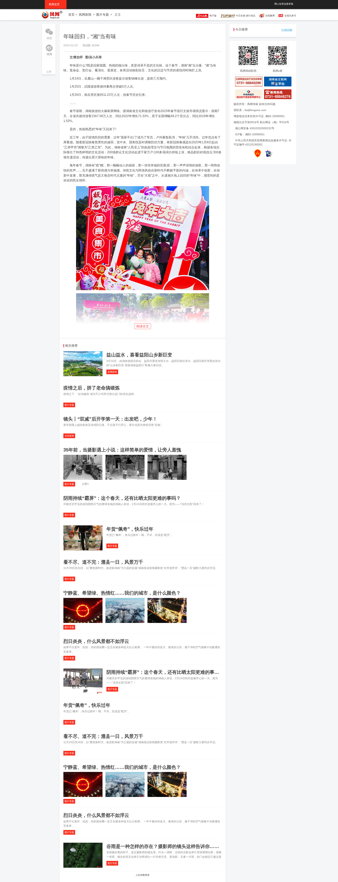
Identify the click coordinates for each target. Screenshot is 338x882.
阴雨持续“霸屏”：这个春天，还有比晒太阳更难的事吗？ (122, 498)
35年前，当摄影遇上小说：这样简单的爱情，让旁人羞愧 (122, 449)
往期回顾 (286, 30)
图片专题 (102, 14)
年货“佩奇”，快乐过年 (129, 529)
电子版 (212, 15)
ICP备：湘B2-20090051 (250, 134)
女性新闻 (69, 435)
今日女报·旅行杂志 (245, 15)
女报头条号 (290, 15)
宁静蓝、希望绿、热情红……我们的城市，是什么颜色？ (122, 593)
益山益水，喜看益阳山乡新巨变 (139, 354)
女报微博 (270, 15)
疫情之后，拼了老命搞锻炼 (91, 387)
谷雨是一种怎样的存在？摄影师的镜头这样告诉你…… (162, 846)
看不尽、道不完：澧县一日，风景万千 (103, 562)
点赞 (49, 66)
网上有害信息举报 (283, 4)
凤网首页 (56, 4)
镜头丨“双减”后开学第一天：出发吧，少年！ (110, 419)
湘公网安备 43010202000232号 (254, 128)
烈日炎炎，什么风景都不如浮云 (96, 641)
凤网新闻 (85, 14)
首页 (71, 14)
